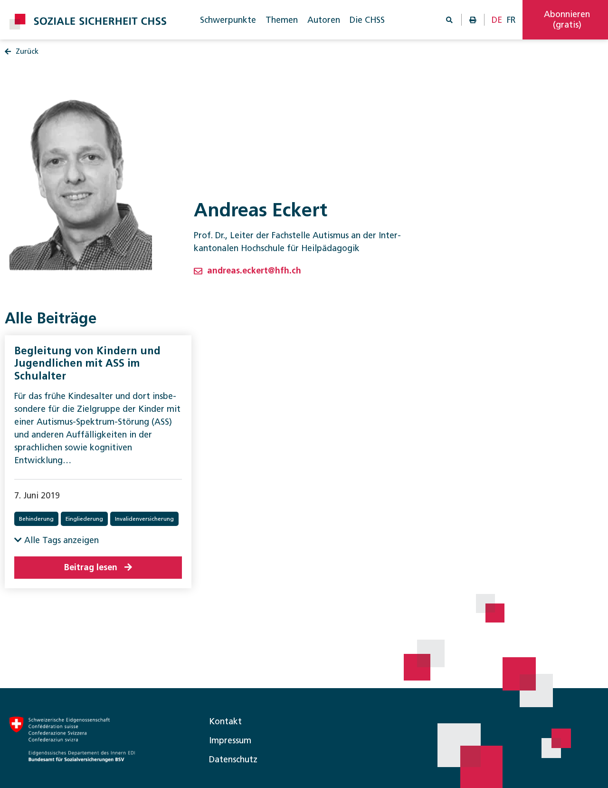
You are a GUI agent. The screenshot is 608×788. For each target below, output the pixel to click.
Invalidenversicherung (144, 519)
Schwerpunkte (228, 20)
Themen (282, 20)
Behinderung (36, 519)
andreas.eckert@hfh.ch (254, 270)
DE (497, 20)
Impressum (230, 740)
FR (511, 20)
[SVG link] (88, 21)
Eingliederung (84, 519)
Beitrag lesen (90, 567)
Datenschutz (233, 759)
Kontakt (225, 721)
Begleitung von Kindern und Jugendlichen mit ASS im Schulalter (87, 363)
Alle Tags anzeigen (60, 540)
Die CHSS (367, 20)
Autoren (323, 20)
